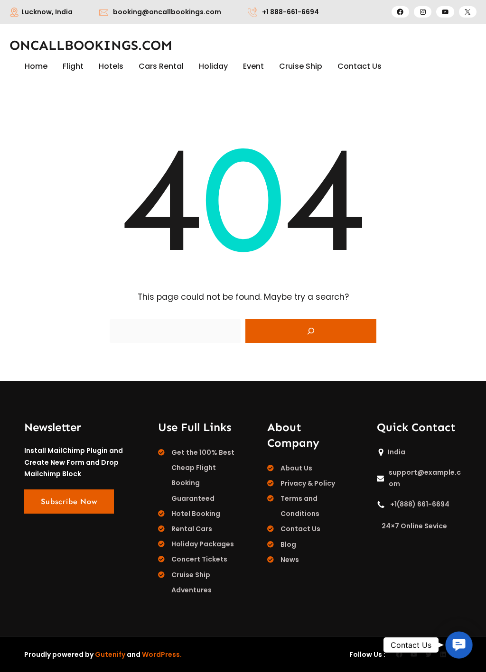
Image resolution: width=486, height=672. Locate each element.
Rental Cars (191, 529)
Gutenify (110, 654)
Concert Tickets (199, 559)
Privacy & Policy (307, 483)
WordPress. (162, 654)
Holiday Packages (202, 544)
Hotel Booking (195, 513)
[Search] (310, 331)
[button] (459, 645)
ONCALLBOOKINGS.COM (90, 45)
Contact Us (300, 529)
